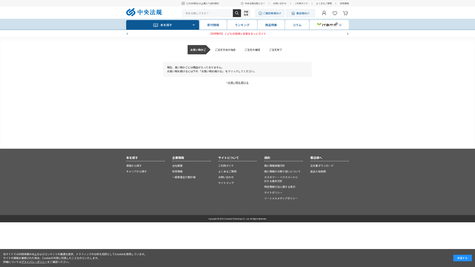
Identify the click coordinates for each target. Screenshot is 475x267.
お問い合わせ (279, 3)
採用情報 (344, 3)
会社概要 (177, 165)
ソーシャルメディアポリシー (281, 198)
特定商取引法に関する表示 (279, 187)
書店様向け (302, 13)
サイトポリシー (273, 192)
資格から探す (134, 165)
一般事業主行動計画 (184, 177)
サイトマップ (226, 183)
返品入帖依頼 (318, 171)
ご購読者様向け (272, 13)
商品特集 (271, 25)
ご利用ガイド (301, 3)
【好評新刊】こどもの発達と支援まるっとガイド (237, 33)
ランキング (242, 25)
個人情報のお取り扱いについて (282, 171)
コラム (297, 25)
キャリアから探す (136, 171)
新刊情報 (213, 25)
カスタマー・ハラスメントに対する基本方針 (281, 179)
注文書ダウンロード (322, 165)
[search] (237, 13)
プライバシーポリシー (34, 262)
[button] (127, 33)
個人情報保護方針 (274, 165)
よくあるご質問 (324, 3)
